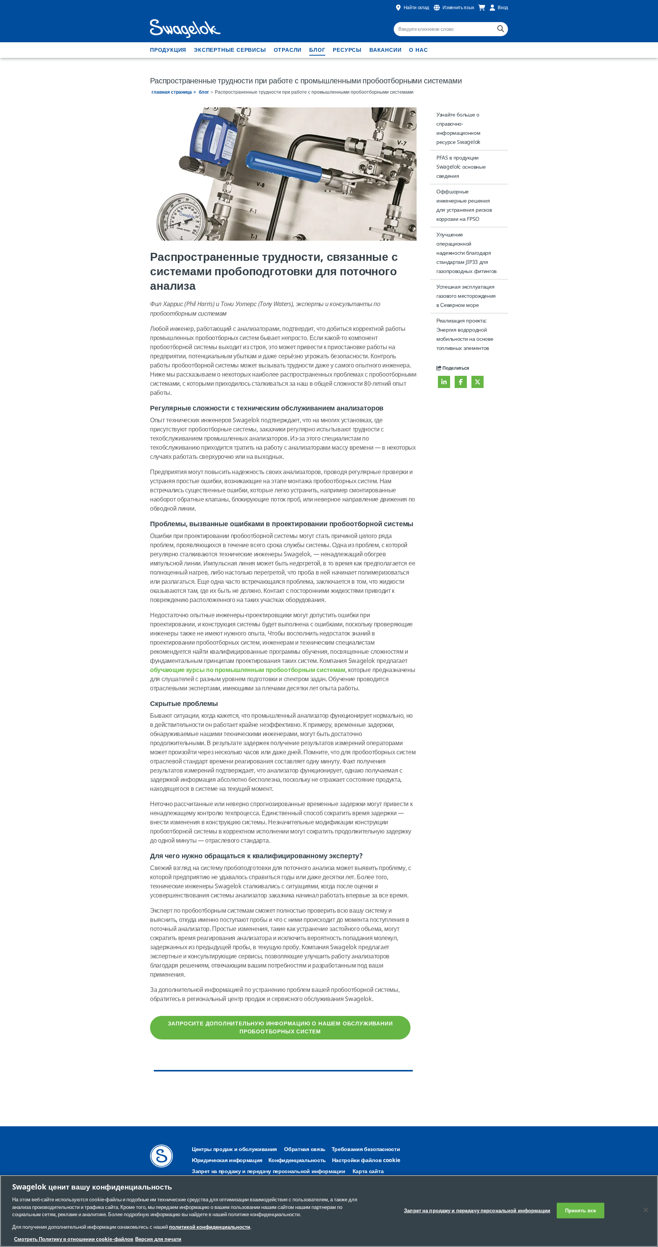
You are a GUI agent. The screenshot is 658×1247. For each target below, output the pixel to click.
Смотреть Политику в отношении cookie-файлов (73, 1239)
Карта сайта (368, 1171)
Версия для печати (158, 1239)
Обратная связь (305, 1149)
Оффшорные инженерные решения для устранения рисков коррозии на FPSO (464, 205)
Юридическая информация (227, 1160)
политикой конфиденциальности (209, 1227)
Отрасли (288, 50)
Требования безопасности (366, 1149)
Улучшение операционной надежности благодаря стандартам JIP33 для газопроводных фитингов (466, 253)
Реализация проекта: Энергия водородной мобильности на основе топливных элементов (464, 334)
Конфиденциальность (297, 1160)
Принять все (580, 1210)
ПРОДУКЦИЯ (168, 50)
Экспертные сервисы (230, 50)
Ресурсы (347, 50)
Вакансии (385, 50)
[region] (329, 1211)
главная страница (172, 92)
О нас (418, 50)
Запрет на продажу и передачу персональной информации (268, 1171)
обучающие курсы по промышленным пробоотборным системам (247, 670)
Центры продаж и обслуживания (234, 1149)
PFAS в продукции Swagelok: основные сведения (461, 167)
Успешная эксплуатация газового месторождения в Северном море (466, 296)
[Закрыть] (645, 1209)
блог (317, 50)
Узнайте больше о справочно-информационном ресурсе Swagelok (458, 128)
